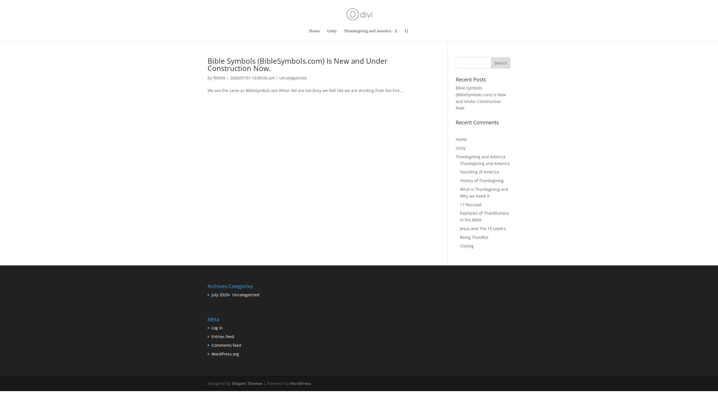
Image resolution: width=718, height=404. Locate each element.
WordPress (300, 383)
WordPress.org (225, 354)
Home (314, 31)
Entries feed (222, 336)
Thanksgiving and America (367, 31)
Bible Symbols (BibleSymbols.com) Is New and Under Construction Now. (298, 64)
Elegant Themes (247, 383)
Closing (467, 246)
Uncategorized (293, 78)
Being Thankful (474, 237)
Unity (332, 31)
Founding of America (479, 172)
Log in (217, 327)
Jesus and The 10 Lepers (483, 228)
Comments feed (226, 345)
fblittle (219, 78)
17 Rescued (471, 204)
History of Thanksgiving (482, 180)
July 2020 (219, 294)
